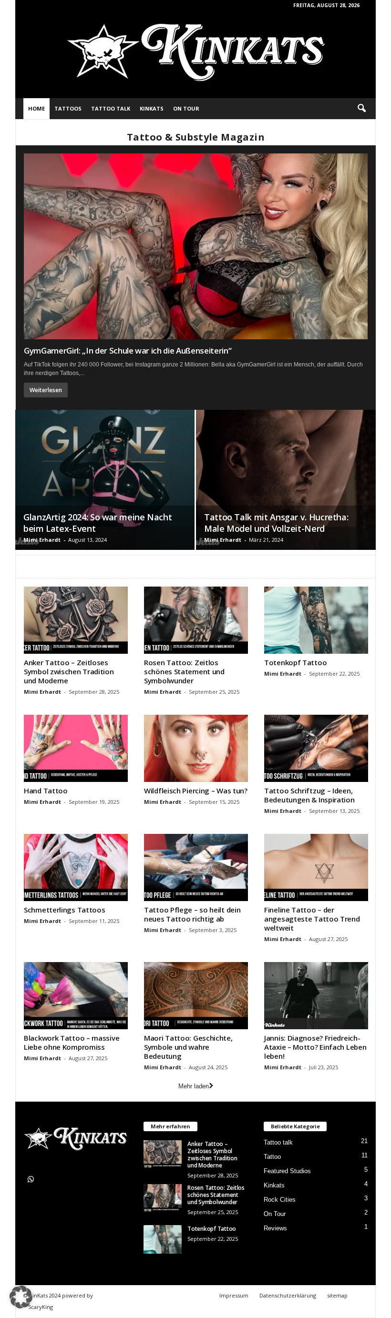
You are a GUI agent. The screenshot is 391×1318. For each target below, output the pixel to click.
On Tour (186, 108)
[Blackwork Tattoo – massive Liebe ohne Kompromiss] (76, 995)
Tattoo (272, 1156)
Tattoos (68, 108)
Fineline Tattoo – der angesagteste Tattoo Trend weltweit (312, 919)
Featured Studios (287, 1171)
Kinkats (152, 108)
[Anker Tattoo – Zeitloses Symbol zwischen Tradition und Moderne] (76, 620)
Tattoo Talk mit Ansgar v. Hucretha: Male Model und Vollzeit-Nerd (276, 522)
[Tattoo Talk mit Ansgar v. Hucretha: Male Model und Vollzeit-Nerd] (286, 480)
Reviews (275, 1228)
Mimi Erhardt (42, 539)
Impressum (233, 1295)
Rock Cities (280, 1199)
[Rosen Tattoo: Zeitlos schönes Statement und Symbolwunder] (196, 620)
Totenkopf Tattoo (295, 662)
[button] (361, 108)
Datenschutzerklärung (287, 1295)
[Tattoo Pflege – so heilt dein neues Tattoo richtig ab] (196, 867)
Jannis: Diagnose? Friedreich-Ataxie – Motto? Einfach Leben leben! (315, 1047)
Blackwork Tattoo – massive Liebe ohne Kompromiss (71, 1042)
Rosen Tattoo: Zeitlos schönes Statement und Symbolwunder (184, 671)
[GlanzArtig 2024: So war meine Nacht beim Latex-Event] (105, 480)
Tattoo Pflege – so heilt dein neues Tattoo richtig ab (192, 914)
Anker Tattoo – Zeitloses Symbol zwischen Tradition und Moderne (69, 671)
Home (36, 108)
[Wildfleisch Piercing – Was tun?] (196, 748)
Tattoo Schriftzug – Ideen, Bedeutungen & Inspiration (309, 795)
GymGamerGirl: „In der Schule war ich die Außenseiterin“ (127, 350)
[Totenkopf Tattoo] (316, 620)
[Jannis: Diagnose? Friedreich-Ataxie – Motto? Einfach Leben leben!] (316, 995)
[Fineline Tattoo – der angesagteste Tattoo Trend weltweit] (316, 867)
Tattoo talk (110, 108)
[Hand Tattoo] (76, 748)
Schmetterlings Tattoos (64, 909)
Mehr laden (193, 1086)
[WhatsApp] (32, 1180)
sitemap (337, 1295)
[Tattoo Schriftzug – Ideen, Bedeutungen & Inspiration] (316, 748)
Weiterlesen (46, 390)
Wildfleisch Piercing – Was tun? (195, 790)
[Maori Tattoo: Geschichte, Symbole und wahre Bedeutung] (196, 995)
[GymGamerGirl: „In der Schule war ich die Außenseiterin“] (196, 246)
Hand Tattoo (46, 790)
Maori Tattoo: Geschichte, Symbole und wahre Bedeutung (188, 1047)
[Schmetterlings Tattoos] (76, 867)
